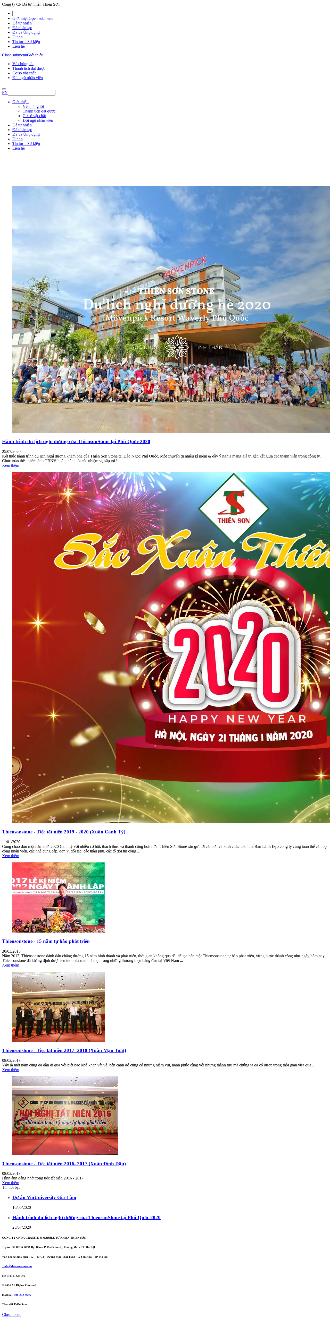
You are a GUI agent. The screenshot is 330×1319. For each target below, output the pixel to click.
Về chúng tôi (23, 64)
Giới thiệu (20, 18)
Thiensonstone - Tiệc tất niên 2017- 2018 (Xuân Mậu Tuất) (64, 1050)
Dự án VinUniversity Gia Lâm (44, 1197)
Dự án (17, 37)
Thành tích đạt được (28, 68)
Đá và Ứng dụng (26, 32)
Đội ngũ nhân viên (27, 77)
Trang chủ (20, 182)
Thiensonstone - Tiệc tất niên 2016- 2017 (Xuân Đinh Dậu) (64, 1163)
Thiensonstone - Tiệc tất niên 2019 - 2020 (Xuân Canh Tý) (63, 831)
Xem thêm (10, 465)
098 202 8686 (22, 1294)
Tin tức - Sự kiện (26, 41)
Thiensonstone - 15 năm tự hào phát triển (46, 941)
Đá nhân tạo (22, 27)
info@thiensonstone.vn (17, 1266)
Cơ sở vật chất (24, 73)
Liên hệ (18, 46)
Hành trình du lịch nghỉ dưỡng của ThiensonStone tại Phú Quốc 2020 (76, 441)
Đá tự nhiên (22, 23)
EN (5, 92)
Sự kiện (18, 192)
